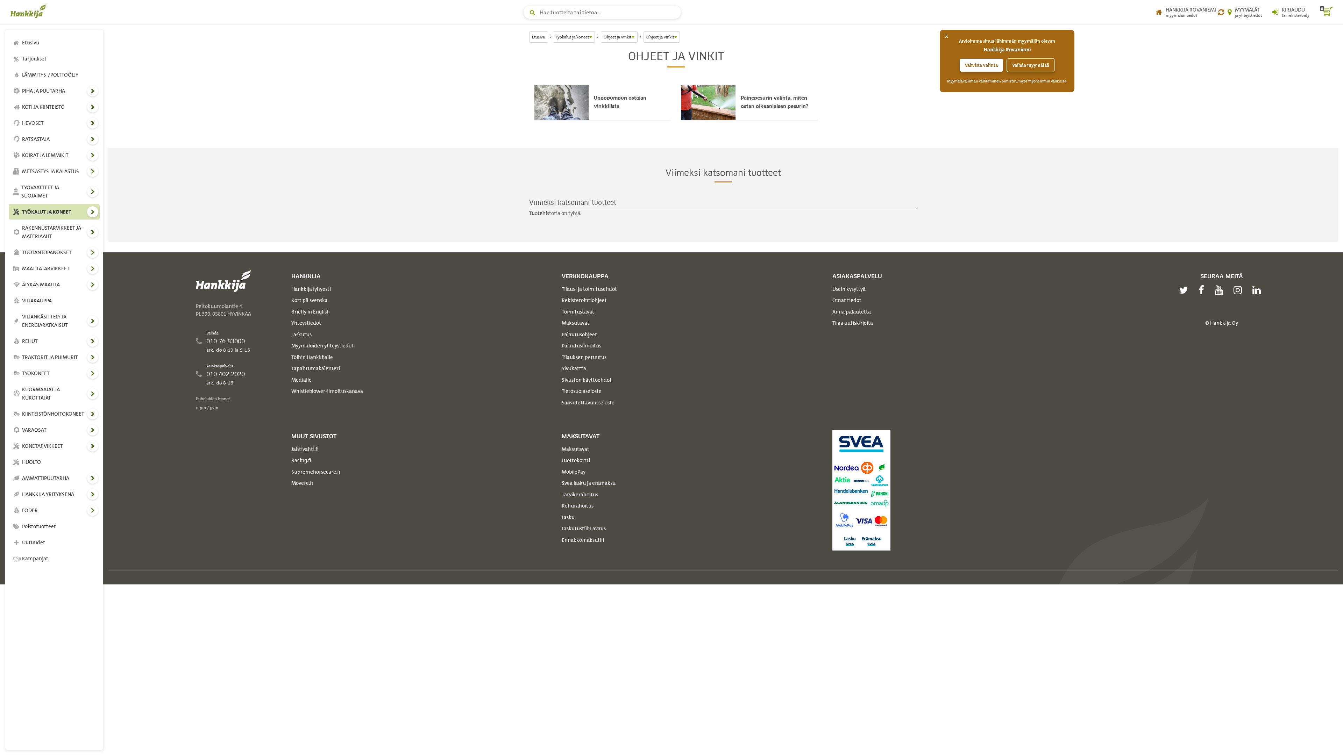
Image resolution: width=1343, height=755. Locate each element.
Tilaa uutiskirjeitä (852, 322)
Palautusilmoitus (581, 345)
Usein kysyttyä (849, 289)
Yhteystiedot (306, 322)
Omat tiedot (846, 300)
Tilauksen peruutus (584, 357)
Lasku (568, 517)
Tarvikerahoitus (580, 494)
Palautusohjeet (579, 334)
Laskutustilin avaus (584, 528)
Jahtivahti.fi (305, 449)
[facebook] (1203, 290)
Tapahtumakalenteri (315, 368)
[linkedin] (1258, 290)
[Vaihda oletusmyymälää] (1221, 12)
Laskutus (301, 334)
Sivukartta (574, 368)
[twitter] (1185, 290)
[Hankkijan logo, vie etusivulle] (29, 11)
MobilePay (573, 471)
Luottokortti (576, 460)
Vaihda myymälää (1030, 65)
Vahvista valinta (981, 65)
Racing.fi (301, 460)
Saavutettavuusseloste (588, 402)
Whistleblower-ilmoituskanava (327, 391)
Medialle (301, 379)
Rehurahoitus (578, 505)
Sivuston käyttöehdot (587, 379)
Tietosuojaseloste (582, 391)
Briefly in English (310, 311)
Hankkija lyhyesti (311, 289)
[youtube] (1221, 290)
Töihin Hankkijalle (312, 357)
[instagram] (1239, 290)
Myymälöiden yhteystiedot (322, 345)
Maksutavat (575, 322)
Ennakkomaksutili (583, 540)
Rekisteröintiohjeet (584, 300)
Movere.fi (302, 483)
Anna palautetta (851, 311)
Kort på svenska (309, 300)
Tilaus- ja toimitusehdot (589, 289)
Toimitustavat (578, 311)
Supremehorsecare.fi (315, 471)
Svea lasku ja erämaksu (589, 483)
